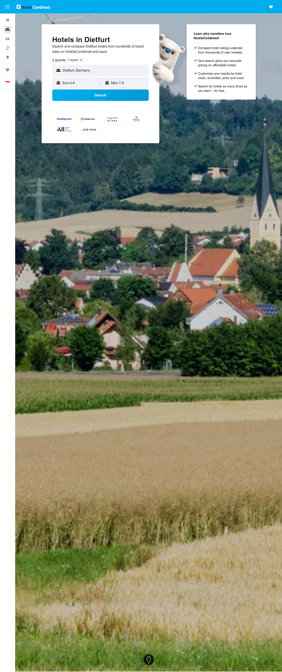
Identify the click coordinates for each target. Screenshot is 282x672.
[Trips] (7, 69)
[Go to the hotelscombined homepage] (33, 7)
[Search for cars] (7, 38)
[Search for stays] (7, 29)
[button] (7, 7)
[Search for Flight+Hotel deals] (7, 48)
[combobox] (67, 60)
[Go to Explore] (7, 57)
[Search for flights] (7, 20)
